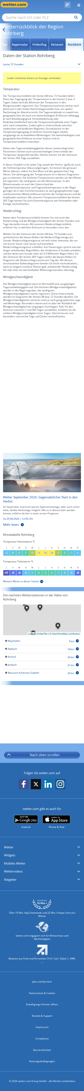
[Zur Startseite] (16, 4)
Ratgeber (10, 879)
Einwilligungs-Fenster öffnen (42, 1004)
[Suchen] (75, 17)
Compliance (42, 1038)
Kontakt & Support (42, 1016)
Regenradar (20, 44)
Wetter (8, 847)
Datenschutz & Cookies (42, 993)
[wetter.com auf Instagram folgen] (60, 784)
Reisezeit (57, 44)
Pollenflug (39, 44)
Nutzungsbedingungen (42, 1061)
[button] (42, 847)
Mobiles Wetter (14, 863)
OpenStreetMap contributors (66, 633)
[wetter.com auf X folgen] (36, 785)
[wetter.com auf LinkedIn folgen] (48, 784)
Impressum (42, 1027)
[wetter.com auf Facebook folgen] (24, 784)
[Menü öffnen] (77, 4)
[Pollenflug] (67, 5)
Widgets (9, 855)
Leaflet (31, 633)
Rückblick (74, 44)
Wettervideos (13, 871)
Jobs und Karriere (42, 981)
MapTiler (43, 633)
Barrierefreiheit (42, 1050)
